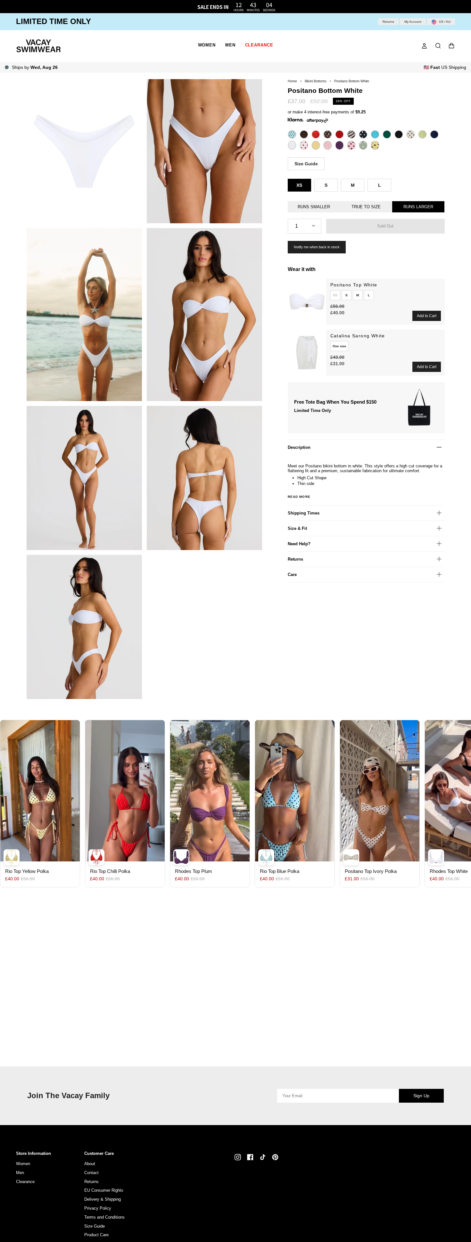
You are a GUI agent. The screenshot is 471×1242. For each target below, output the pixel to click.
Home (292, 81)
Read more (299, 496)
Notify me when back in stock (317, 247)
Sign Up (421, 1095)
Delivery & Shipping (102, 1199)
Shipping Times (303, 513)
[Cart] (451, 46)
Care (292, 574)
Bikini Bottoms (315, 81)
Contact (91, 1172)
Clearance (25, 1181)
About (89, 1163)
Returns (388, 21)
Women (23, 1163)
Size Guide (306, 163)
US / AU (444, 21)
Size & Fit (297, 528)
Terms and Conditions (104, 1217)
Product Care (96, 1234)
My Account (412, 21)
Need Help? (299, 543)
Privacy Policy (97, 1208)
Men (20, 1172)
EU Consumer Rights (103, 1190)
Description (299, 447)
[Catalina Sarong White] (307, 353)
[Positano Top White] (307, 302)
